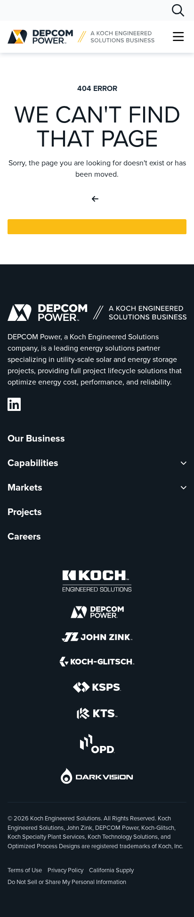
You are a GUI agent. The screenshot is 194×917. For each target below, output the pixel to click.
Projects (25, 511)
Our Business (36, 438)
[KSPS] (97, 688)
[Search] (178, 10)
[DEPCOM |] (81, 36)
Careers (24, 536)
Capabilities (33, 462)
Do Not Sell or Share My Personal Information (67, 882)
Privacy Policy (65, 870)
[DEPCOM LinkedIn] (14, 404)
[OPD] (97, 745)
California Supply (111, 870)
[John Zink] (97, 638)
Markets (25, 487)
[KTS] (97, 714)
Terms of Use (25, 870)
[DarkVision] (97, 777)
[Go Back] (97, 199)
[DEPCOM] (97, 613)
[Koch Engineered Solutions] (97, 582)
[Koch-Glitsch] (97, 663)
